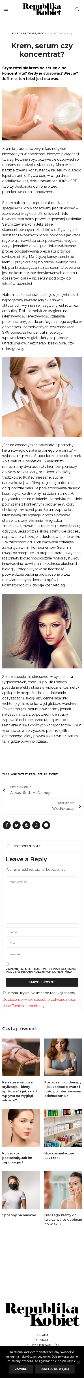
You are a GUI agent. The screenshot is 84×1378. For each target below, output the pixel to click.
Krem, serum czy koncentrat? (42, 50)
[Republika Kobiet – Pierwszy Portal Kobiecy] (42, 9)
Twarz (32, 33)
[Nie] (78, 1362)
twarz (53, 774)
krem (32, 774)
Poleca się (19, 33)
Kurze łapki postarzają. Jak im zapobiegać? (17, 1157)
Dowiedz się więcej (55, 1369)
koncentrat (19, 774)
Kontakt (42, 1340)
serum (42, 774)
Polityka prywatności (42, 1345)
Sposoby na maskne (19, 1215)
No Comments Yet (27, 846)
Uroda (41, 33)
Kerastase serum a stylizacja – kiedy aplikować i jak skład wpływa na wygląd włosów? (19, 1091)
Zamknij (21, 1369)
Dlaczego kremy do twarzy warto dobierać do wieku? (63, 1219)
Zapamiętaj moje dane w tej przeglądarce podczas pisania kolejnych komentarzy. (41, 970)
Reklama (42, 1335)
